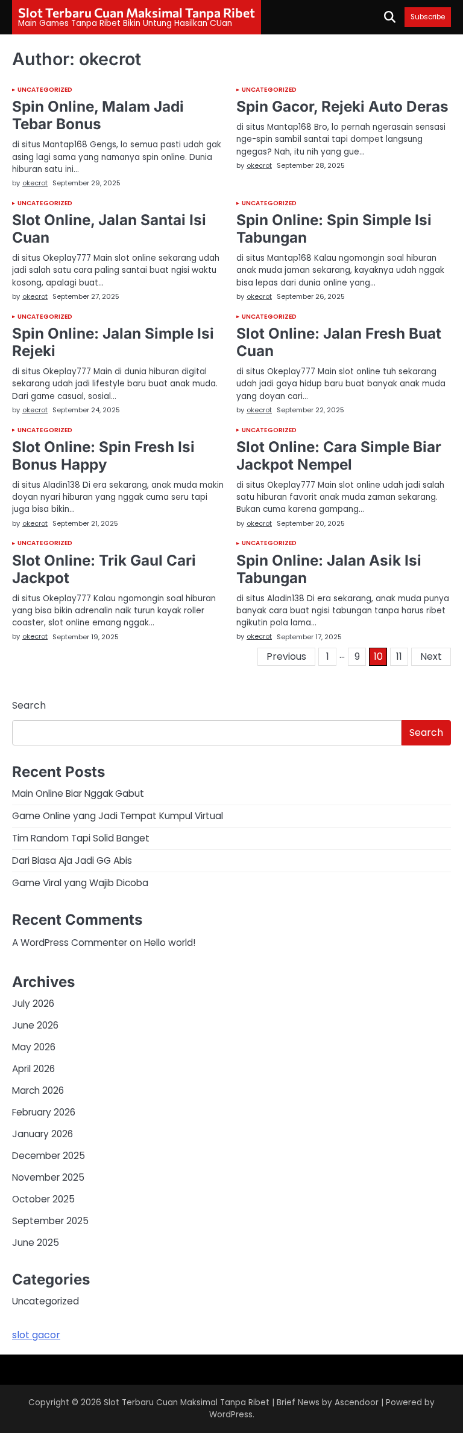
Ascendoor (357, 1402)
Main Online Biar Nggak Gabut (78, 793)
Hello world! (169, 942)
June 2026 (35, 1025)
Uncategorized (44, 90)
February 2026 (43, 1112)
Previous (286, 656)
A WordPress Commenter (69, 942)
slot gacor (36, 1335)
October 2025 (43, 1199)
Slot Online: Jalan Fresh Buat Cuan (338, 342)
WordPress (231, 1414)
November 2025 (48, 1177)
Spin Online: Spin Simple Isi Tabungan (334, 228)
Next (431, 656)
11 (399, 656)
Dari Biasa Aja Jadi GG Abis (72, 860)
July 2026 (33, 1003)
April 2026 (33, 1068)
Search (29, 705)
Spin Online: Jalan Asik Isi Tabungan (328, 569)
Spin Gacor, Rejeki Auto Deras (342, 106)
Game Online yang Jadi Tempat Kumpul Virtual (117, 815)
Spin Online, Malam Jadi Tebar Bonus (98, 115)
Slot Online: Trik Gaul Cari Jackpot (104, 569)
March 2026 (38, 1090)
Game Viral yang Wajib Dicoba (80, 882)
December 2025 (48, 1155)
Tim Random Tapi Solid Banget (81, 838)
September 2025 (50, 1220)
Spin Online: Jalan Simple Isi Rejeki (113, 342)
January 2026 (42, 1134)
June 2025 (35, 1242)
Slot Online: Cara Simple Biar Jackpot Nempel (338, 455)
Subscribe (428, 17)
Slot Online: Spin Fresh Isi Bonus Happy (103, 455)
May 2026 (33, 1047)
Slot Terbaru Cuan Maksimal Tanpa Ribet (136, 12)
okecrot (35, 183)
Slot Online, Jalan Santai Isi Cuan (109, 228)
